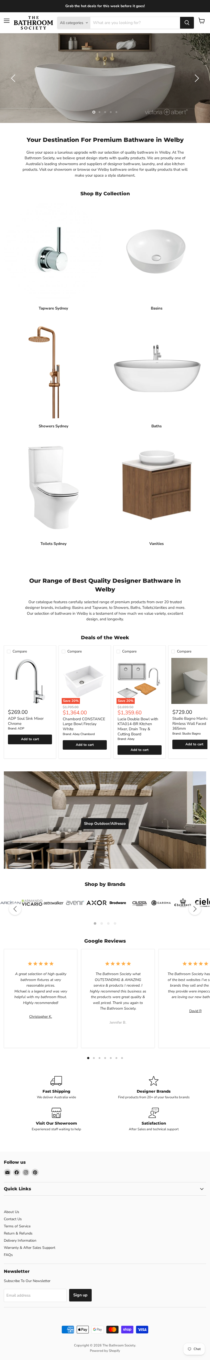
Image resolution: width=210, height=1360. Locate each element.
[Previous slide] (14, 78)
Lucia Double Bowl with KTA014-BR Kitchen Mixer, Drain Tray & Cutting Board (138, 726)
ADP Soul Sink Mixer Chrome (26, 721)
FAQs (8, 1254)
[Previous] (15, 909)
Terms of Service (17, 1226)
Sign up (80, 1295)
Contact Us (13, 1219)
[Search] (187, 23)
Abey (130, 739)
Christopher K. (40, 1016)
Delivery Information (20, 1240)
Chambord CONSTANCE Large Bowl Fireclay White (84, 724)
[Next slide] (196, 78)
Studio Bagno (191, 734)
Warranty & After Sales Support (29, 1247)
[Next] (195, 909)
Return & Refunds (18, 1233)
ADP (21, 728)
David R (195, 1011)
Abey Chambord (83, 734)
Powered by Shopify (105, 1350)
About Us (11, 1211)
